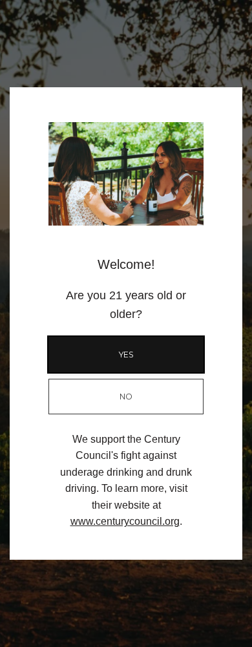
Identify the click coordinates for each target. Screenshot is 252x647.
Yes (126, 354)
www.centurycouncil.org (125, 521)
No (126, 396)
